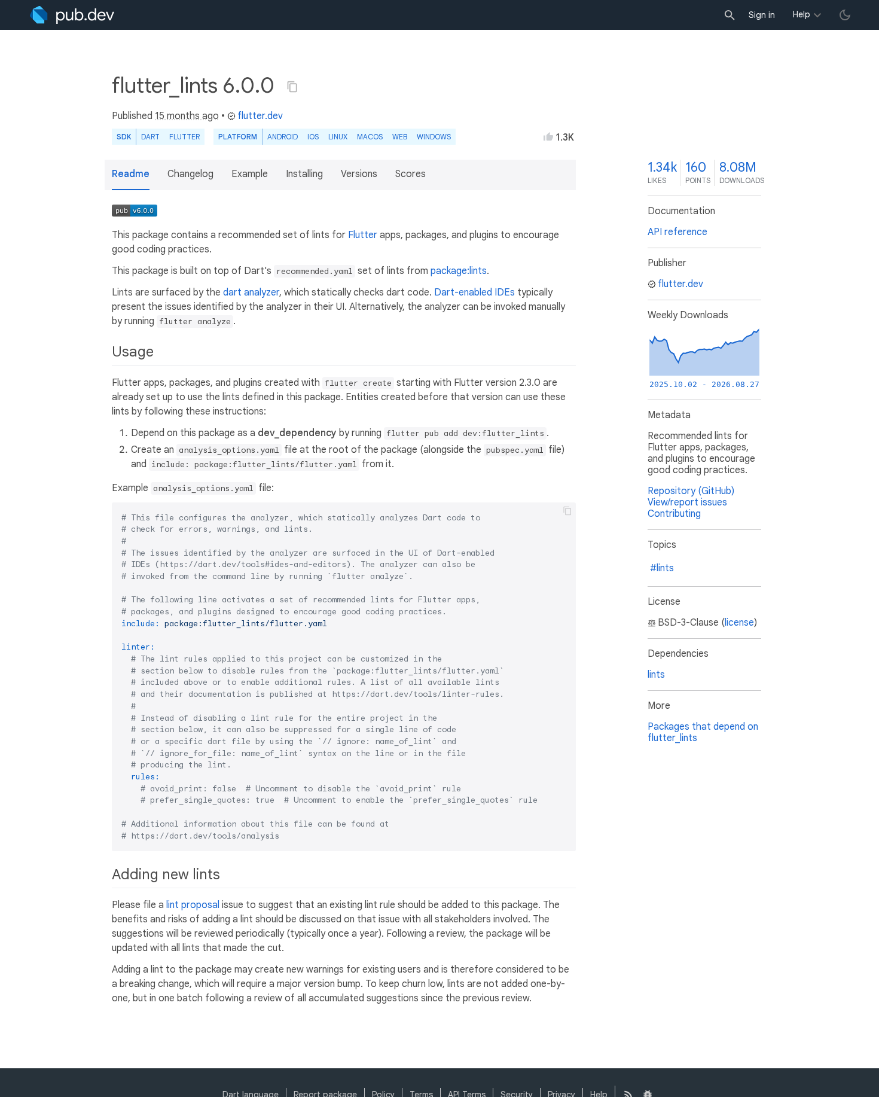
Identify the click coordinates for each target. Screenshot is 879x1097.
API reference (677, 232)
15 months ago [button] (187, 116)
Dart (150, 136)
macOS (370, 136)
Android (282, 136)
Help (801, 14)
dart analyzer (251, 292)
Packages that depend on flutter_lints (703, 732)
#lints (662, 568)
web (399, 136)
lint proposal (192, 905)
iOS (313, 136)
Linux (337, 136)
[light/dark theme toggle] (845, 15)
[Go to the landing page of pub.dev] (72, 15)
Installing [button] (304, 174)
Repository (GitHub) (691, 491)
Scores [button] (410, 174)
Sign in (762, 15)
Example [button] (249, 174)
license (739, 623)
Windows (434, 136)
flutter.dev (260, 116)
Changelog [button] (190, 174)
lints (656, 675)
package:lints (459, 271)
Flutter (184, 136)
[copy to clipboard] (567, 511)
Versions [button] (359, 174)
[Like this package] (548, 136)
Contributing (674, 514)
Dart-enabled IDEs (474, 292)
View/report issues (687, 502)
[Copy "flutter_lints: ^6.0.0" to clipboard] (292, 87)
